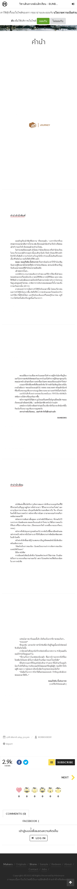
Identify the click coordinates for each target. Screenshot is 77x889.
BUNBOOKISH (58, 3)
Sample (44, 864)
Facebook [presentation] (31, 822)
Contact (33, 869)
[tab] (16, 813)
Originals (21, 864)
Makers (13, 4)
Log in (40, 838)
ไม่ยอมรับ (58, 21)
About (68, 864)
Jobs (44, 869)
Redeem (56, 864)
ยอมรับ (43, 21)
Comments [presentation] (16, 813)
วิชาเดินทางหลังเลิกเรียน (32, 3)
